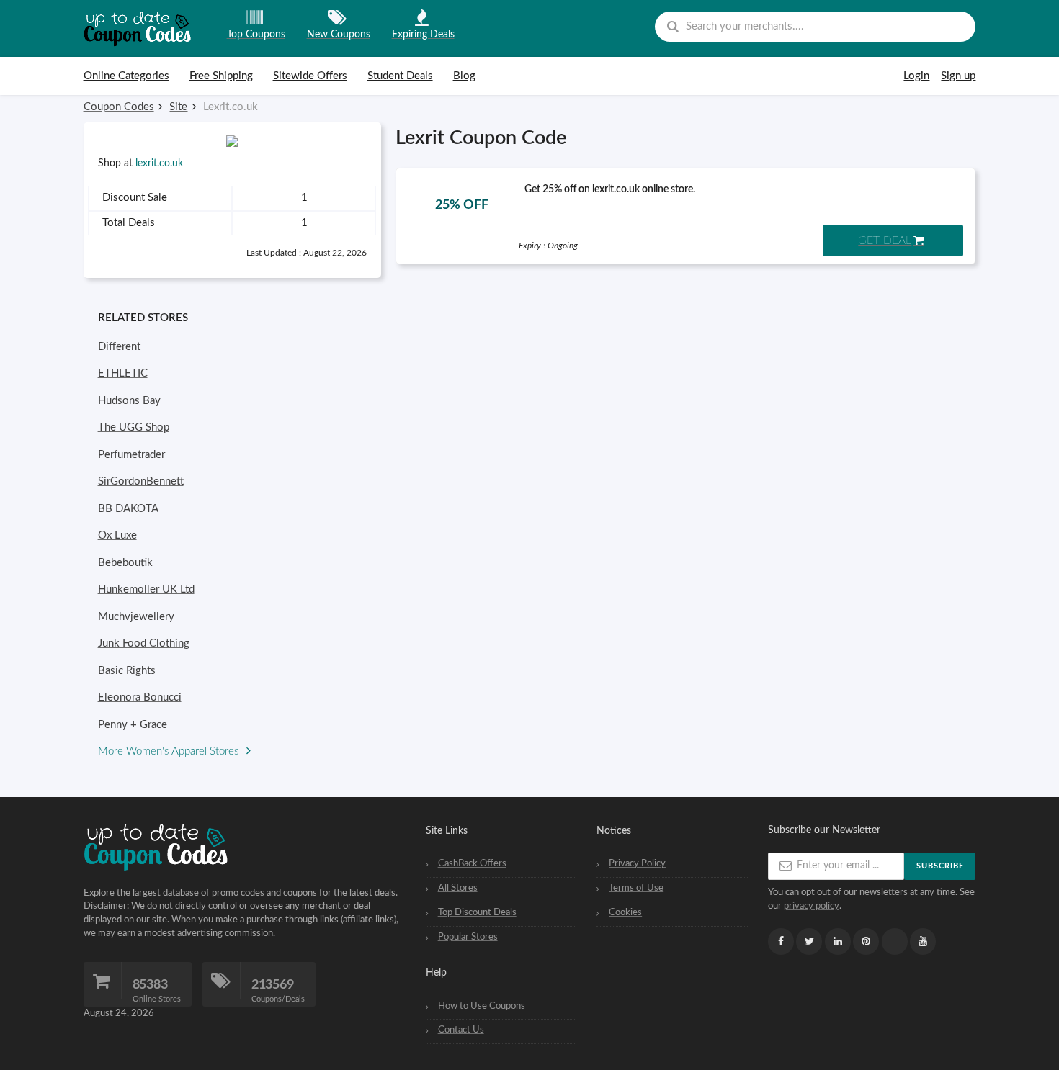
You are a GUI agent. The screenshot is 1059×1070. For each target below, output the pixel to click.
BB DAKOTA (128, 508)
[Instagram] (895, 942)
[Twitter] (809, 941)
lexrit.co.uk (159, 163)
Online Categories (126, 76)
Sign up (958, 76)
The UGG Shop (133, 427)
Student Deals (400, 76)
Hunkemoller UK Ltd (146, 589)
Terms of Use (636, 888)
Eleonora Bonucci (140, 697)
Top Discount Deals (477, 912)
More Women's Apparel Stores (169, 751)
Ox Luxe (117, 535)
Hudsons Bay (129, 400)
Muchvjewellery (136, 616)
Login (916, 76)
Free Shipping (221, 76)
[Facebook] (781, 941)
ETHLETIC (123, 373)
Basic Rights (127, 670)
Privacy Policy (637, 863)
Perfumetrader (131, 454)
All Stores (458, 888)
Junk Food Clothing (143, 643)
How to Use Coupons (481, 1006)
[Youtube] (923, 941)
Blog (464, 76)
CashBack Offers (472, 863)
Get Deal (884, 240)
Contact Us (461, 1029)
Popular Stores (468, 936)
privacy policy (811, 906)
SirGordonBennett (141, 481)
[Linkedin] (838, 941)
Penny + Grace (132, 724)
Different (119, 346)
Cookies (625, 912)
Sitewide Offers (310, 76)
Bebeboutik (125, 562)
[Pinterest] (866, 941)
